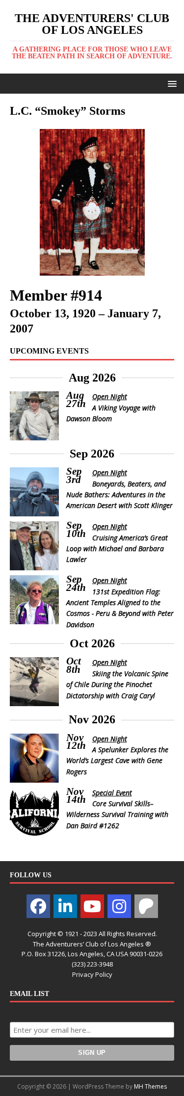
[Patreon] (146, 906)
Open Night (109, 396)
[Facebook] (38, 906)
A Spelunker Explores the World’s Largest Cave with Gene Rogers (117, 760)
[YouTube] (92, 906)
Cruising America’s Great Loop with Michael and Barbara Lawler (117, 548)
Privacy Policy (92, 974)
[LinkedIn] (65, 906)
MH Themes (150, 1086)
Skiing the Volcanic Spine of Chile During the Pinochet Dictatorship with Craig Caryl (117, 684)
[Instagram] (119, 906)
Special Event (112, 792)
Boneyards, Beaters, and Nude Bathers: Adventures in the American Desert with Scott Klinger (119, 494)
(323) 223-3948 (92, 964)
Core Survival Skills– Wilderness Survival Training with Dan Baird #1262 (117, 814)
